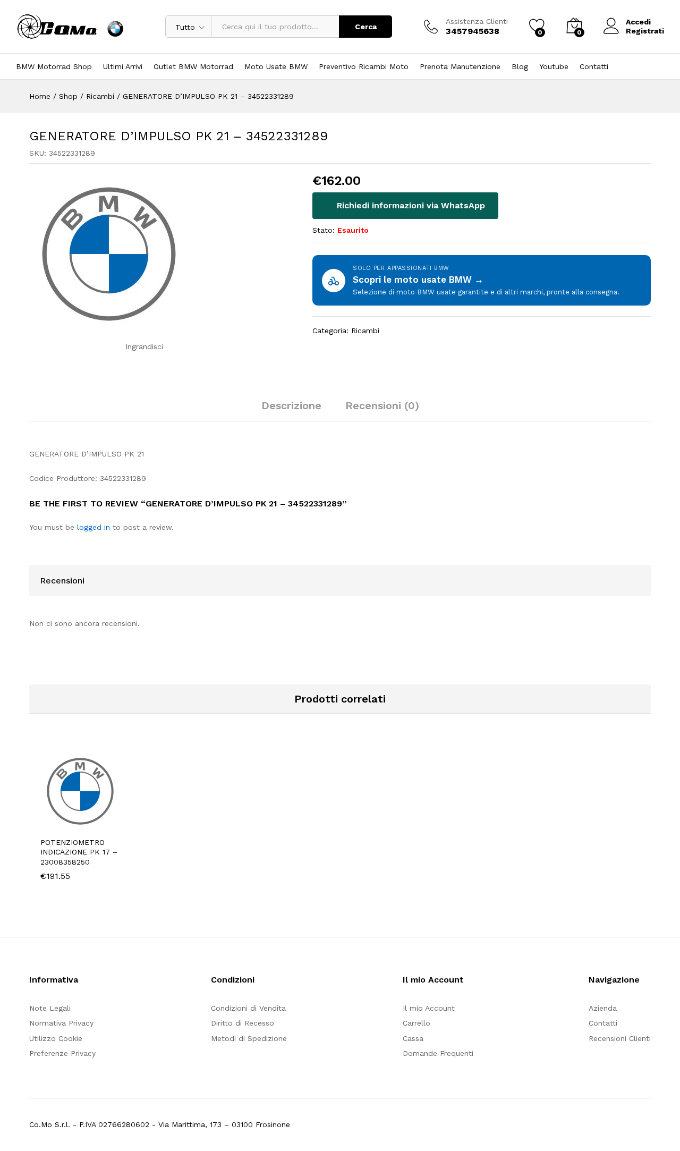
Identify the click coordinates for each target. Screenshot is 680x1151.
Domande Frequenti (438, 1053)
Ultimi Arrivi (122, 66)
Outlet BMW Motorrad (193, 66)
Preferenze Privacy (62, 1053)
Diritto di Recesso (242, 1023)
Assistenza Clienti (477, 21)
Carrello (416, 1023)
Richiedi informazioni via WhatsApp (409, 205)
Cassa (413, 1038)
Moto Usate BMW (276, 66)
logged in (93, 527)
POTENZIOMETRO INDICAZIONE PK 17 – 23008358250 (78, 852)
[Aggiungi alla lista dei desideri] (114, 825)
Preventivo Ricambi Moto (364, 66)
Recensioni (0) (382, 405)
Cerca (366, 26)
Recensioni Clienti (620, 1038)
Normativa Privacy (61, 1023)
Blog (520, 66)
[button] (65, 825)
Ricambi (365, 330)
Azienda (603, 1008)
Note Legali (50, 1008)
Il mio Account (429, 1008)
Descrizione (291, 405)
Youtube (553, 66)
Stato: (323, 230)
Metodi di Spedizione (249, 1038)
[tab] (291, 410)
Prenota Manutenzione (460, 66)
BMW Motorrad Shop (54, 66)
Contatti (594, 66)
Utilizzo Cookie (55, 1038)
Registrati (645, 31)
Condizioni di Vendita (248, 1008)
